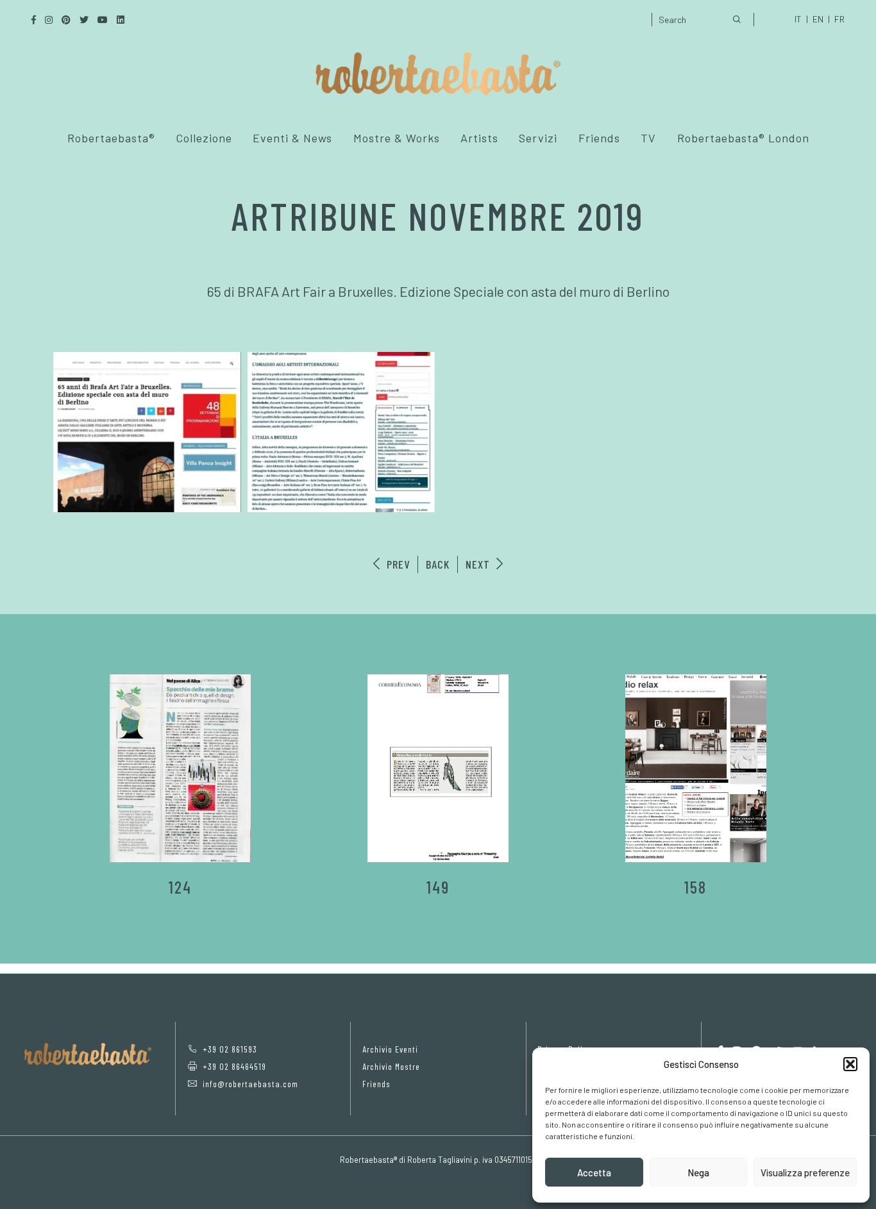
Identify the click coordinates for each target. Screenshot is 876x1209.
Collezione (204, 138)
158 (695, 887)
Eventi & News (292, 138)
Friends (599, 138)
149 (438, 887)
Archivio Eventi (390, 1049)
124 (180, 887)
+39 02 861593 (230, 1049)
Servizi (538, 138)
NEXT (479, 564)
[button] (850, 1064)
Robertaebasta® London (743, 138)
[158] (695, 768)
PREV (396, 564)
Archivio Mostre (391, 1066)
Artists (479, 138)
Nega (698, 1172)
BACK (438, 564)
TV (648, 138)
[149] (438, 768)
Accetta (594, 1172)
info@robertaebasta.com (250, 1083)
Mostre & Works (396, 138)
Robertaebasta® (111, 138)
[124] (180, 768)
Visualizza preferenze (805, 1172)
